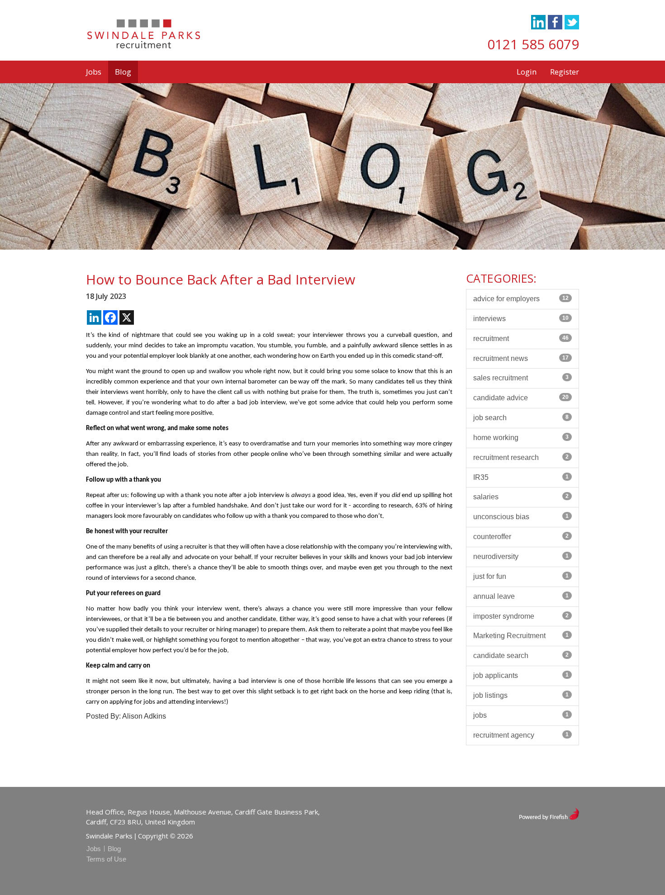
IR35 (521, 477)
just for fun (521, 576)
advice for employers (521, 299)
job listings (521, 695)
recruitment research (521, 457)
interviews (521, 318)
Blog (123, 71)
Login (527, 71)
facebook (555, 22)
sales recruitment (521, 378)
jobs (521, 715)
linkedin (538, 22)
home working (521, 437)
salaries (521, 497)
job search (521, 417)
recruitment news (521, 358)
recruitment (521, 338)
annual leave (521, 596)
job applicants (521, 675)
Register (564, 71)
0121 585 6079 (533, 44)
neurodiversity (521, 556)
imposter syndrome (521, 616)
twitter (572, 22)
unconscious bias (521, 517)
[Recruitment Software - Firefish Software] (549, 813)
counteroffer (521, 536)
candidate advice (521, 398)
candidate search (521, 655)
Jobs (93, 71)
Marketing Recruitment (521, 635)
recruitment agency (521, 735)
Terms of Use (106, 859)
